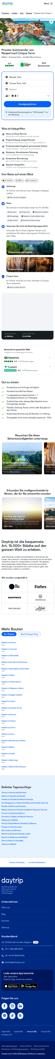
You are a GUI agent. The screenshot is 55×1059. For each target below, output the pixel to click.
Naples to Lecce (8, 734)
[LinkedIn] (20, 1006)
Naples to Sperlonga (10, 760)
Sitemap (5, 927)
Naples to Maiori (8, 747)
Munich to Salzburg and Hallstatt (15, 837)
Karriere (5, 921)
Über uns (6, 907)
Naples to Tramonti (9, 649)
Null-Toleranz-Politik (38, 1049)
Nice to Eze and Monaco (11, 830)
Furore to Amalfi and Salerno (13, 813)
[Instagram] (12, 1006)
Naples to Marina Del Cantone (14, 767)
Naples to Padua (8, 675)
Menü (46, 3)
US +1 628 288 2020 (14, 949)
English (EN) (6, 1031)
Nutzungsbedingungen (10, 1046)
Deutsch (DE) (32, 1031)
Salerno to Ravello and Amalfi (13, 796)
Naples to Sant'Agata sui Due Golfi (15, 669)
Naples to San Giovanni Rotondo (14, 662)
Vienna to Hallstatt (9, 844)
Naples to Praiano (9, 721)
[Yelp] (20, 1015)
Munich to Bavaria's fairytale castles (16, 834)
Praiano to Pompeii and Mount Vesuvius (17, 799)
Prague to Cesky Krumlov (12, 827)
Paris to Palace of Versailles (12, 841)
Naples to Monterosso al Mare (14, 741)
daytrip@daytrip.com (15, 962)
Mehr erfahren (15, 472)
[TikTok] (12, 1015)
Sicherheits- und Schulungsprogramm (15, 1049)
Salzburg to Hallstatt (10, 820)
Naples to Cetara (8, 701)
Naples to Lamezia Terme (12, 708)
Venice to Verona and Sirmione (14, 792)
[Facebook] (4, 1006)
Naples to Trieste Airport (11, 682)
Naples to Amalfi (8, 754)
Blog (4, 914)
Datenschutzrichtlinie (41, 1046)
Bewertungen (44, 65)
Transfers (5, 13)
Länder (15, 13)
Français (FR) (45, 1031)
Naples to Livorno (8, 727)
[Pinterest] (4, 1015)
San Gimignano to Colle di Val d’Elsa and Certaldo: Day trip (25, 803)
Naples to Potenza (9, 642)
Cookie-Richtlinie (26, 1046)
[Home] (7, 3)
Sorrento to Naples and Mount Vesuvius (17, 817)
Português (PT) (7, 1034)
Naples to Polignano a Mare (13, 688)
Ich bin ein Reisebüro (37, 862)
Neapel (29, 13)
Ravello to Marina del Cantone (14, 806)
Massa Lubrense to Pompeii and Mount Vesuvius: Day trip (24, 810)
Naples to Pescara (9, 714)
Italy (22, 13)
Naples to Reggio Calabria (12, 695)
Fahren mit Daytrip (17, 862)
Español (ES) (18, 1031)
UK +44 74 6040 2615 (14, 955)
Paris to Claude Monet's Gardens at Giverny (19, 823)
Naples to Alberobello (10, 655)
